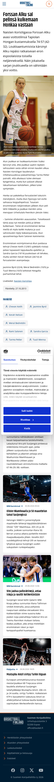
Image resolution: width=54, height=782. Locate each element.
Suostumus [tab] (9, 359)
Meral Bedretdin (17, 323)
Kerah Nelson (16, 314)
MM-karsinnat (13, 506)
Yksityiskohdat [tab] (28, 359)
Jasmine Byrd (39, 306)
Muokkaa (25, 419)
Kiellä (27, 428)
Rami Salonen (16, 331)
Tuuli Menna (39, 339)
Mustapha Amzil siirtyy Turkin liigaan (26, 674)
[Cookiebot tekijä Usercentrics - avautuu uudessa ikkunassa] (38, 352)
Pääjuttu (11, 669)
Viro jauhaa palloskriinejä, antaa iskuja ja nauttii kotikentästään (24, 592)
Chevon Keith (15, 306)
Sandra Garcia (41, 331)
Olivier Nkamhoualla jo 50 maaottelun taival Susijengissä (27, 513)
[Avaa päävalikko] (4, 4)
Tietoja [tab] (45, 359)
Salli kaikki (27, 411)
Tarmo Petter (15, 339)
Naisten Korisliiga (23, 281)
